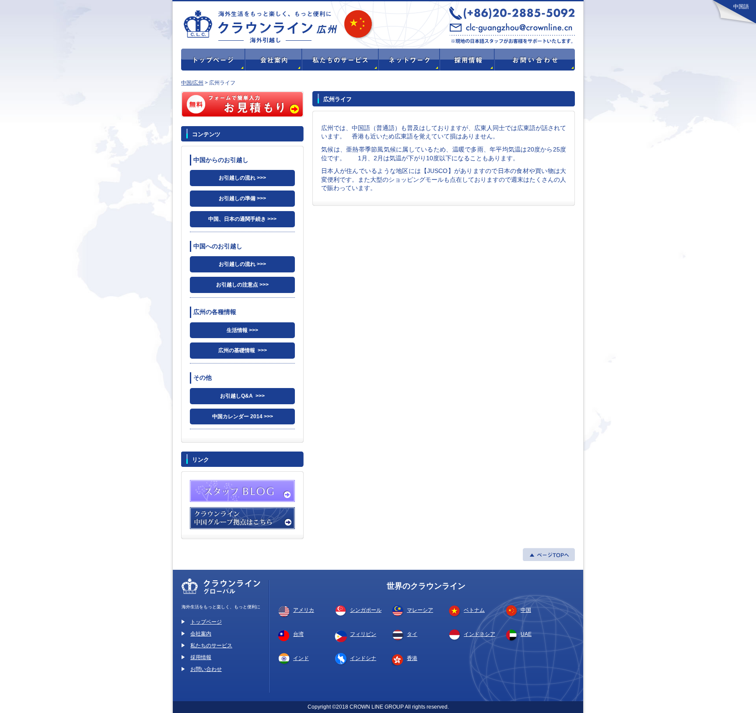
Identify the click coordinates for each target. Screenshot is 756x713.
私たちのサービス (339, 59)
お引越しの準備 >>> (242, 198)
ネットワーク (408, 59)
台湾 (298, 634)
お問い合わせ (534, 59)
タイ (412, 634)
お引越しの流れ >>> (242, 178)
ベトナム (474, 610)
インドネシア (479, 634)
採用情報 (466, 59)
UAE (526, 634)
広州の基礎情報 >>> (242, 350)
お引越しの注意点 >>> (242, 285)
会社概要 (273, 59)
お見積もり (242, 104)
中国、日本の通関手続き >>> (242, 219)
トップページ (213, 59)
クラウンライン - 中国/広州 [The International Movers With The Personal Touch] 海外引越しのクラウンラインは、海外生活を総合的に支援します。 (321, 24)
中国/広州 (192, 83)
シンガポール (366, 610)
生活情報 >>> (242, 330)
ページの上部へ (548, 554)
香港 (412, 658)
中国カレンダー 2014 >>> (242, 416)
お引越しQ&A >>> (242, 396)
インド (301, 658)
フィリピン (363, 634)
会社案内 (200, 634)
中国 (526, 610)
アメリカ (303, 610)
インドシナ (363, 658)
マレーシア (420, 610)
